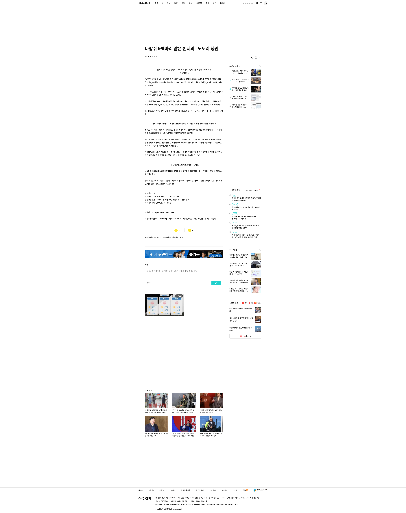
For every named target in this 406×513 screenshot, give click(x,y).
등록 (216, 283)
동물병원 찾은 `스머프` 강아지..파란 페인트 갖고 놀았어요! (167, 199)
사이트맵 (235, 490)
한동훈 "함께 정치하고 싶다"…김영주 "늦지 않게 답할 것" (211, 411)
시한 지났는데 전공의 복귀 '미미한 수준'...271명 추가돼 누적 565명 (156, 411)
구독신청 (151, 490)
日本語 (251, 3)
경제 (183, 3)
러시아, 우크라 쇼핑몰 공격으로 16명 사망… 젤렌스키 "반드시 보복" (246, 227)
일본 (252, 303)
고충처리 (224, 490)
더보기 (239, 336)
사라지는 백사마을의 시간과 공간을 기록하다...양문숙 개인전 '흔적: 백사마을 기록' (245, 236)
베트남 (259, 303)
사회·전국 (199, 3)
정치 (190, 3)
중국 (156, 3)
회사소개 (141, 490)
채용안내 (162, 490)
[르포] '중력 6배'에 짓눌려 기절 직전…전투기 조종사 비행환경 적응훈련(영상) (183, 411)
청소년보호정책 (200, 490)
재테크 (176, 3)
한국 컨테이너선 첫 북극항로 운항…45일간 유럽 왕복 (246, 208)
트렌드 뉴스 (233, 66)
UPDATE (256, 190)
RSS (244, 490)
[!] (260, 66)
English (245, 3)
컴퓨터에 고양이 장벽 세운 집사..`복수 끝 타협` (162, 196)
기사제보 (172, 490)
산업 (168, 3)
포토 (214, 3)
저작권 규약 (213, 490)
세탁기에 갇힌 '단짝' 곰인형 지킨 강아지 (159, 203)
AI (162, 3)
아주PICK (233, 250)
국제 (207, 3)
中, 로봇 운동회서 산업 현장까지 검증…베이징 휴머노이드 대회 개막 (246, 217)
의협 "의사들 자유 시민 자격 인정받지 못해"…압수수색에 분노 (211, 435)
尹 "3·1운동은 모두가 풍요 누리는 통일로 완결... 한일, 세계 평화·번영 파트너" (183, 435)
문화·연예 (223, 3)
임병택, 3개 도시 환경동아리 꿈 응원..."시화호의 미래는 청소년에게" (246, 199)
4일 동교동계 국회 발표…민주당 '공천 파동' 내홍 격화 (156, 435)
